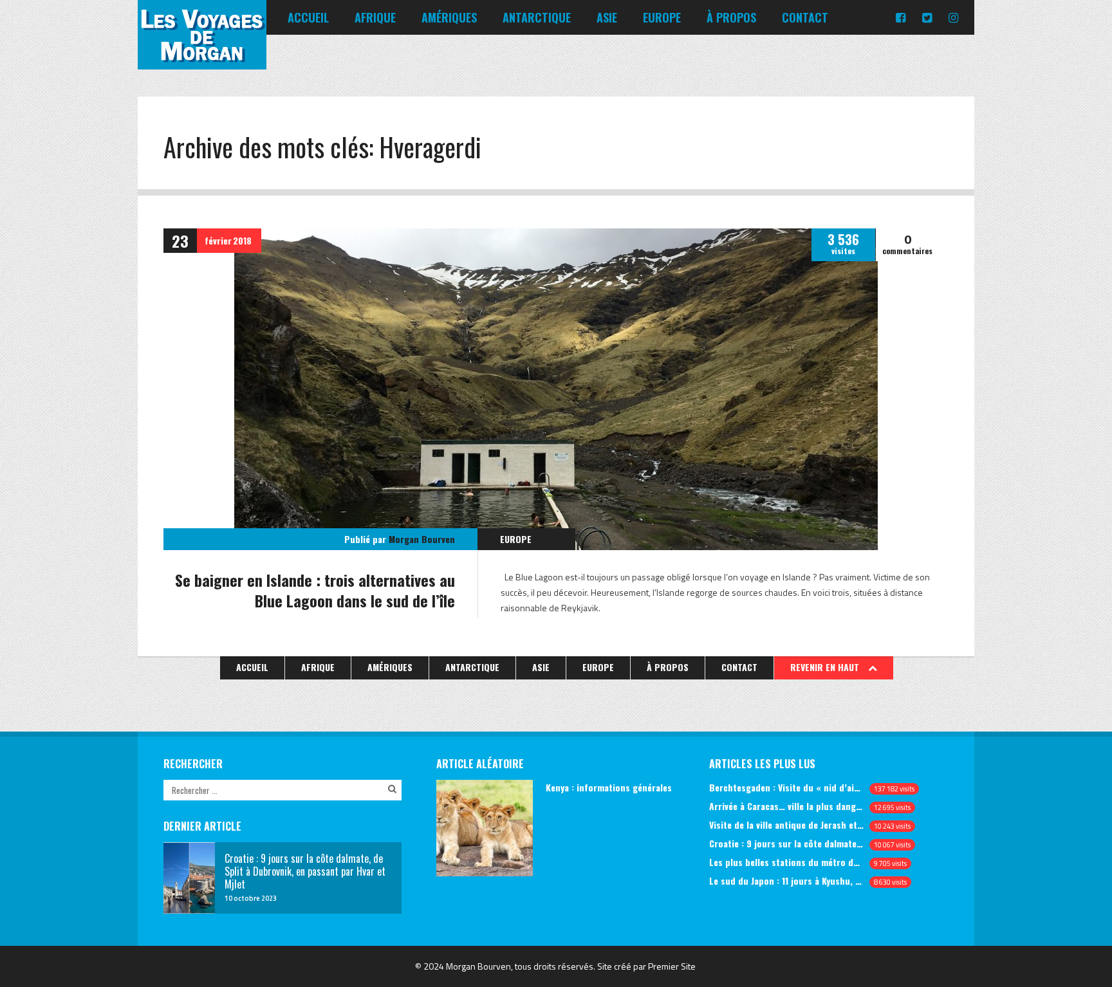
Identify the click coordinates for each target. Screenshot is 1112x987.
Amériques (449, 17)
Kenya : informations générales (609, 787)
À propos (731, 17)
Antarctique (537, 17)
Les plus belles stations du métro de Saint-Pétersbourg (786, 862)
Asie (607, 17)
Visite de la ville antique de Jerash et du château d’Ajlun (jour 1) (786, 824)
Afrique (375, 17)
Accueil (308, 17)
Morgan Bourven (422, 539)
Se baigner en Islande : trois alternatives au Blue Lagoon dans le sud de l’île (315, 590)
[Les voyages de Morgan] (202, 58)
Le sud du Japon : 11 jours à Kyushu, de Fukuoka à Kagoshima (786, 880)
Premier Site (672, 966)
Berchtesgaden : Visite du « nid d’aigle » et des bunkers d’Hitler (786, 787)
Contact (805, 17)
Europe (662, 17)
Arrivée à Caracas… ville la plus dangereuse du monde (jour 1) (786, 806)
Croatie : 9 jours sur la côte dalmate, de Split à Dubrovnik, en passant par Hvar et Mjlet (786, 843)
